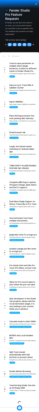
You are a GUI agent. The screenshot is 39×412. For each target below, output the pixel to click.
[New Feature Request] (19, 408)
